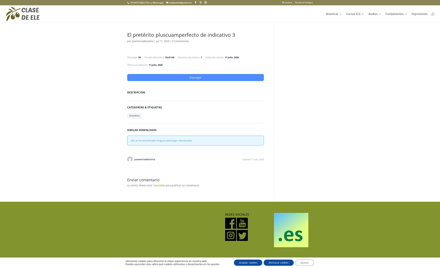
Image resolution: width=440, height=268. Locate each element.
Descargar (195, 77)
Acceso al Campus (304, 3)
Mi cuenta (287, 3)
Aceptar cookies (248, 262)
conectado (159, 185)
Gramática (134, 115)
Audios (373, 14)
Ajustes (304, 262)
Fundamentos (395, 14)
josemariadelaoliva (142, 41)
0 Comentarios (180, 41)
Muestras (332, 14)
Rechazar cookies (279, 262)
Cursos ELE (353, 14)
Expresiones (420, 14)
